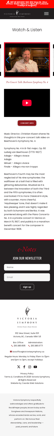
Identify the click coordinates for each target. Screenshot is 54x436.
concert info (27, 123)
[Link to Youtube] (35, 367)
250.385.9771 (37, 345)
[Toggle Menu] (46, 13)
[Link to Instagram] (30, 367)
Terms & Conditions (14, 376)
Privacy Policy (27, 373)
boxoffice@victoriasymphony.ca (28, 351)
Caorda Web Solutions (32, 383)
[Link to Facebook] (24, 367)
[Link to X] (19, 367)
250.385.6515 (19, 345)
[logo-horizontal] (17, 13)
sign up (27, 286)
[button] (8, 60)
